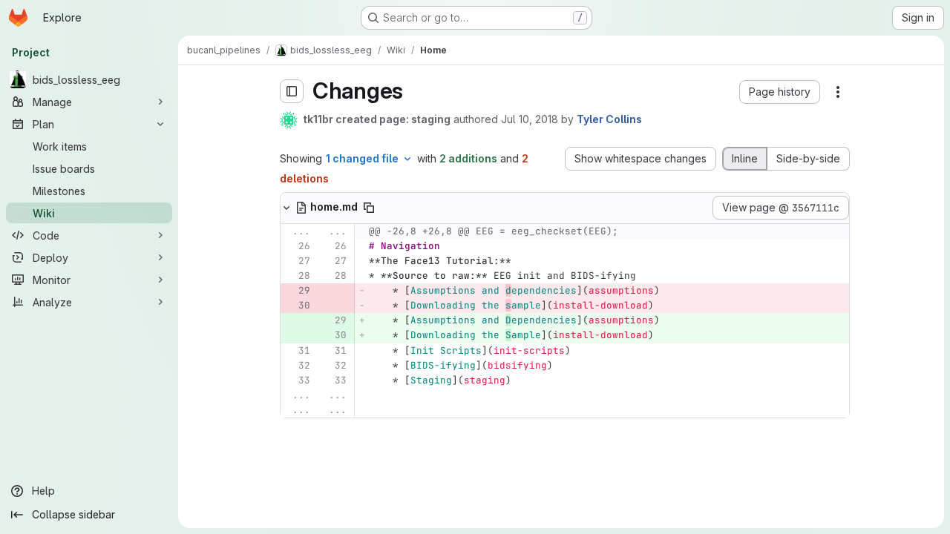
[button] (779, 92)
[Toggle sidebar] (292, 91)
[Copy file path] (369, 208)
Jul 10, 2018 (529, 119)
